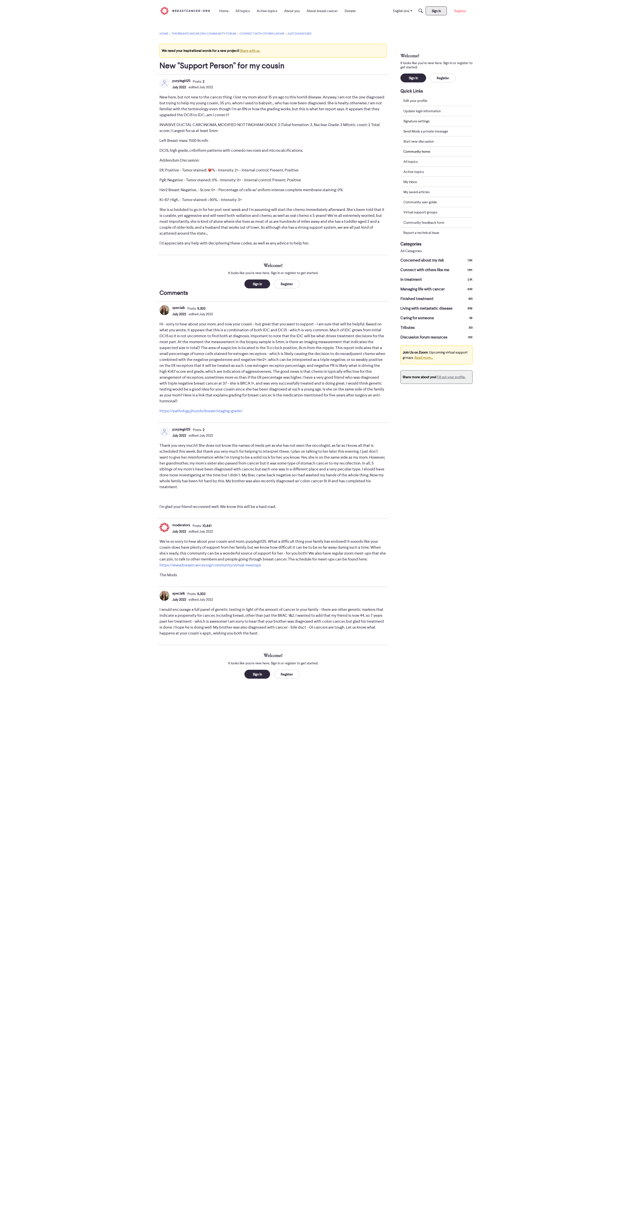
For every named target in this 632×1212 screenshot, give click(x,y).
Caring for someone (436, 318)
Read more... (424, 357)
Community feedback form (423, 222)
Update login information (422, 111)
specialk (178, 307)
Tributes (436, 327)
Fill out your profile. (451, 377)
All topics (410, 161)
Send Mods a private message (425, 131)
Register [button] (287, 284)
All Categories (411, 251)
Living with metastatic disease (436, 308)
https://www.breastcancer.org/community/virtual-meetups (210, 565)
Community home (416, 151)
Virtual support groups (420, 212)
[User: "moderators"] (164, 527)
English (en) (401, 11)
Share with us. (250, 50)
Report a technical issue (421, 232)
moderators (181, 525)
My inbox (410, 182)
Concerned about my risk (436, 260)
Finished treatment (436, 298)
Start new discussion (418, 141)
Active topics (413, 171)
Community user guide (420, 202)
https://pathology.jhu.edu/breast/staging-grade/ (200, 411)
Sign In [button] (257, 284)
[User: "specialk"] (164, 310)
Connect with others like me (436, 269)
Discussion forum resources (436, 337)
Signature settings (416, 121)
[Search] (420, 10)
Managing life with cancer (436, 289)
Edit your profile (415, 100)
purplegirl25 (181, 80)
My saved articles (416, 192)
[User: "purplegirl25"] (164, 83)
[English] (185, 11)
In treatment (436, 279)
